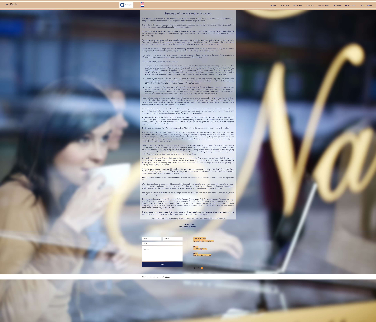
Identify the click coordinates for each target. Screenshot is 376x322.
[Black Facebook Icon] (198, 268)
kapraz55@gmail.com (202, 255)
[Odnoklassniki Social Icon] (202, 268)
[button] (284, 5)
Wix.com (167, 277)
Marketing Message (186, 218)
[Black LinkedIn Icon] (194, 268)
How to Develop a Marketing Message (210, 218)
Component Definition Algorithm (164, 218)
